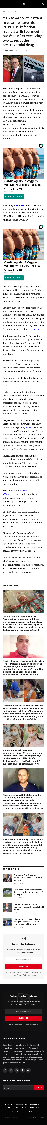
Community (35, 1104)
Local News (21, 1104)
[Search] (43, 4)
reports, (20, 205)
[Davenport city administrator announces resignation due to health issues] (7, 907)
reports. (34, 329)
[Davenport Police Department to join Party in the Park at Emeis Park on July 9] (7, 892)
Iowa (17, 1108)
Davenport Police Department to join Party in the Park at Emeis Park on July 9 (28, 892)
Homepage (8, 1104)
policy (35, 1024)
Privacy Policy (22, 975)
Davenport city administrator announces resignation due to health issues (29, 907)
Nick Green (9, 50)
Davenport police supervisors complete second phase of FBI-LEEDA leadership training (27, 921)
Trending (34, 1108)
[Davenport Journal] (24, 4)
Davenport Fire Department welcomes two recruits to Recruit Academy (28, 877)
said (28, 427)
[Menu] (4, 4)
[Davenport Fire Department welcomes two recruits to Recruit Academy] (7, 878)
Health (9, 1108)
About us (31, 1111)
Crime (24, 1108)
